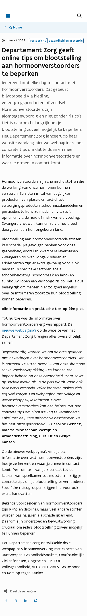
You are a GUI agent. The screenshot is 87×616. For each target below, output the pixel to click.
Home (17, 27)
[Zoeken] (79, 15)
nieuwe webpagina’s (19, 330)
